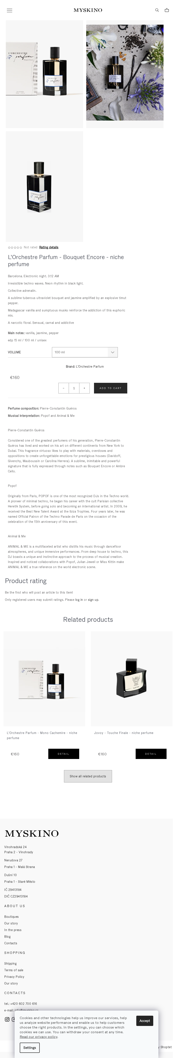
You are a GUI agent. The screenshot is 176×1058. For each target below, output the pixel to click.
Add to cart (111, 388)
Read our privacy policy (39, 1036)
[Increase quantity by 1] (84, 388)
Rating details (49, 247)
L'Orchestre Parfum (90, 366)
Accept (145, 1020)
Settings (29, 1047)
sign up (93, 600)
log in (79, 600)
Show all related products (88, 776)
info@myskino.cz (26, 1010)
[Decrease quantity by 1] (64, 388)
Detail (64, 753)
